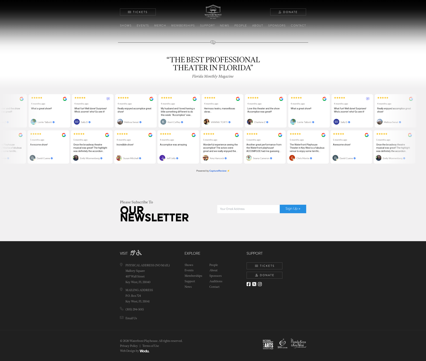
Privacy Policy (129, 346)
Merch (160, 25)
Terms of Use (150, 346)
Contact (298, 25)
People (240, 25)
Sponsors (277, 25)
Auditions (215, 281)
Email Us (131, 318)
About (257, 25)
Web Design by (130, 351)
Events (143, 25)
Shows (126, 25)
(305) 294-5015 (134, 309)
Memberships (183, 25)
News (224, 25)
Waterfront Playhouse (143, 341)
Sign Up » (293, 209)
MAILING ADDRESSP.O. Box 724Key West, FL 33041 (139, 295)
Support (207, 25)
